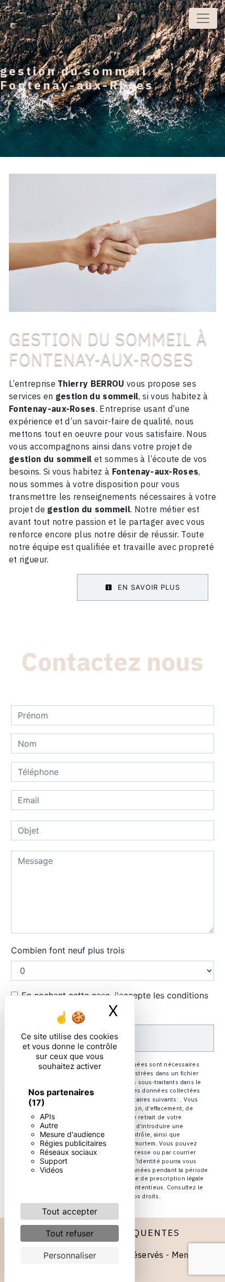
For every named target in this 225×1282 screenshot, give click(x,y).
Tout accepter (69, 1211)
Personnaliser (69, 1255)
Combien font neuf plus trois (68, 950)
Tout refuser (70, 1233)
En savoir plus (147, 587)
